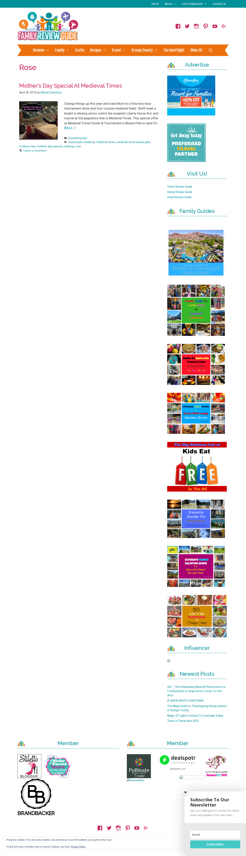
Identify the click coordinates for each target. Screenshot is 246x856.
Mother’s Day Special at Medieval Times (70, 85)
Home (155, 3)
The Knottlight (173, 50)
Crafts (79, 50)
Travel (116, 50)
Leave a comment (34, 150)
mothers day (27, 146)
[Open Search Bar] (210, 50)
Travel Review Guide (179, 186)
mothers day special (49, 146)
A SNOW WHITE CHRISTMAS (185, 700)
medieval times (105, 142)
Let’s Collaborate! (192, 3)
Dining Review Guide (179, 192)
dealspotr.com (178, 768)
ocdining (68, 146)
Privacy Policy (78, 846)
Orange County (142, 50)
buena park (75, 142)
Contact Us (219, 3)
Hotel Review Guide (179, 197)
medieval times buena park (133, 142)
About (168, 3)
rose (78, 146)
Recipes (95, 50)
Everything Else (77, 138)
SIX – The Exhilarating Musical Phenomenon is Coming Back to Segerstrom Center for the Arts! (196, 691)
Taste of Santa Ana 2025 (183, 721)
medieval (89, 142)
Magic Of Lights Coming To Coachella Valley (195, 715)
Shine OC (196, 50)
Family (60, 50)
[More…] (70, 128)
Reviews (38, 50)
